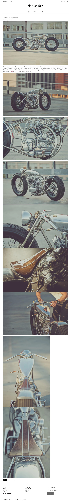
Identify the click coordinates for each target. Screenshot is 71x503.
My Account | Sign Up (64, 1)
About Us (4, 487)
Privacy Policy (27, 490)
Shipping (26, 491)
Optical (34, 12)
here (12, 71)
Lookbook (5, 491)
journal (41, 12)
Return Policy (27, 487)
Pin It (15, 480)
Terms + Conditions (28, 489)
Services (4, 489)
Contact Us (5, 490)
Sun (29, 12)
